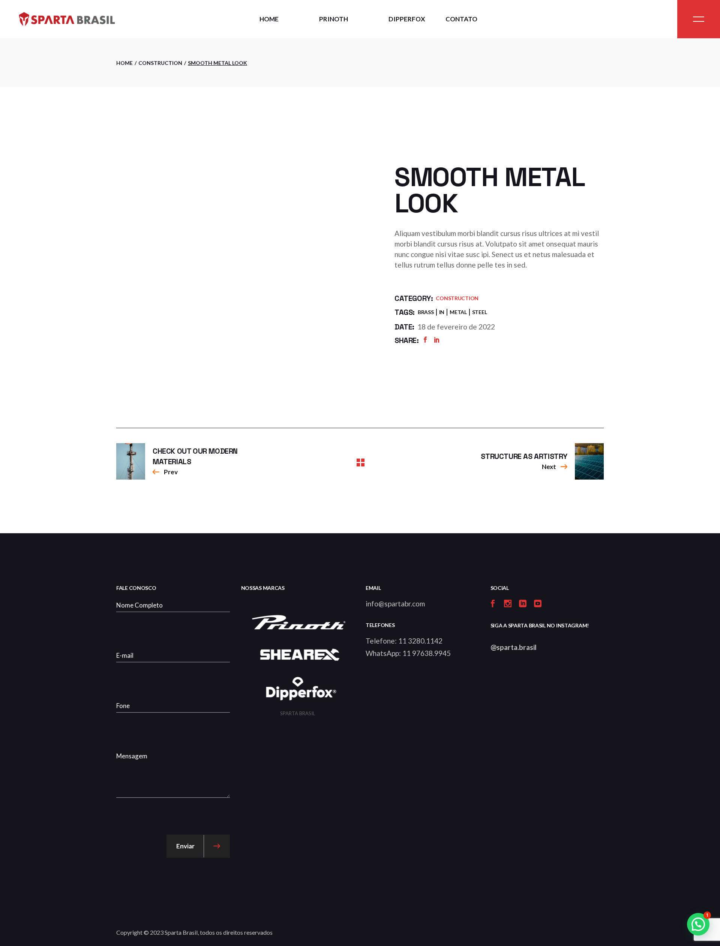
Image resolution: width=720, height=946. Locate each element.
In (441, 312)
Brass (426, 312)
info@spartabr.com (395, 603)
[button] (698, 924)
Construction (457, 298)
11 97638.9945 (426, 653)
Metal (458, 312)
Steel (479, 312)
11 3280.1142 (420, 640)
